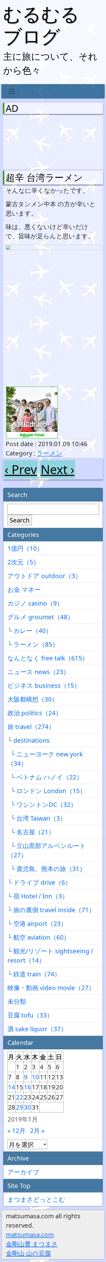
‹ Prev (21, 469)
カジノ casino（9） (35, 603)
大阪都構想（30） (32, 699)
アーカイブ (23, 1172)
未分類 (16, 1001)
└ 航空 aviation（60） (38, 937)
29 (19, 1107)
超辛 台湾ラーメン (44, 177)
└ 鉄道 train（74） (33, 974)
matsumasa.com (30, 1234)
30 (27, 1107)
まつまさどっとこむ (36, 1199)
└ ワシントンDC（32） (42, 804)
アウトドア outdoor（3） (44, 575)
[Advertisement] (32, 141)
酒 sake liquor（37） (37, 1028)
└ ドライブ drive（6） (39, 882)
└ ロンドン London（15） (46, 790)
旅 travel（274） (31, 726)
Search (20, 520)
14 (11, 1087)
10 (35, 1077)
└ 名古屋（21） (31, 832)
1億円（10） (25, 548)
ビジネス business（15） (43, 685)
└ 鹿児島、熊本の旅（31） (46, 868)
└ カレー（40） (29, 630)
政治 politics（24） (34, 713)
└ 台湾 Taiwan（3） (36, 818)
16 (27, 1087)
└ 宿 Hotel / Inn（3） (37, 896)
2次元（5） (23, 562)
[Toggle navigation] (11, 91)
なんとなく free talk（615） (47, 658)
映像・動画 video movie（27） (51, 987)
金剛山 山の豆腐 (28, 1253)
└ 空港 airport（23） (37, 923)
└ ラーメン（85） (32, 644)
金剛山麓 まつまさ (32, 1243)
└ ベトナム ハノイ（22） (45, 777)
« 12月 (16, 1130)
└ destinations (28, 740)
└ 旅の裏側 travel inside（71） (51, 909)
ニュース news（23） (38, 671)
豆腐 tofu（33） (30, 1015)
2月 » (37, 1130)
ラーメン (49, 453)
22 (19, 1097)
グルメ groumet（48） (40, 616)
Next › (57, 469)
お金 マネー (24, 589)
